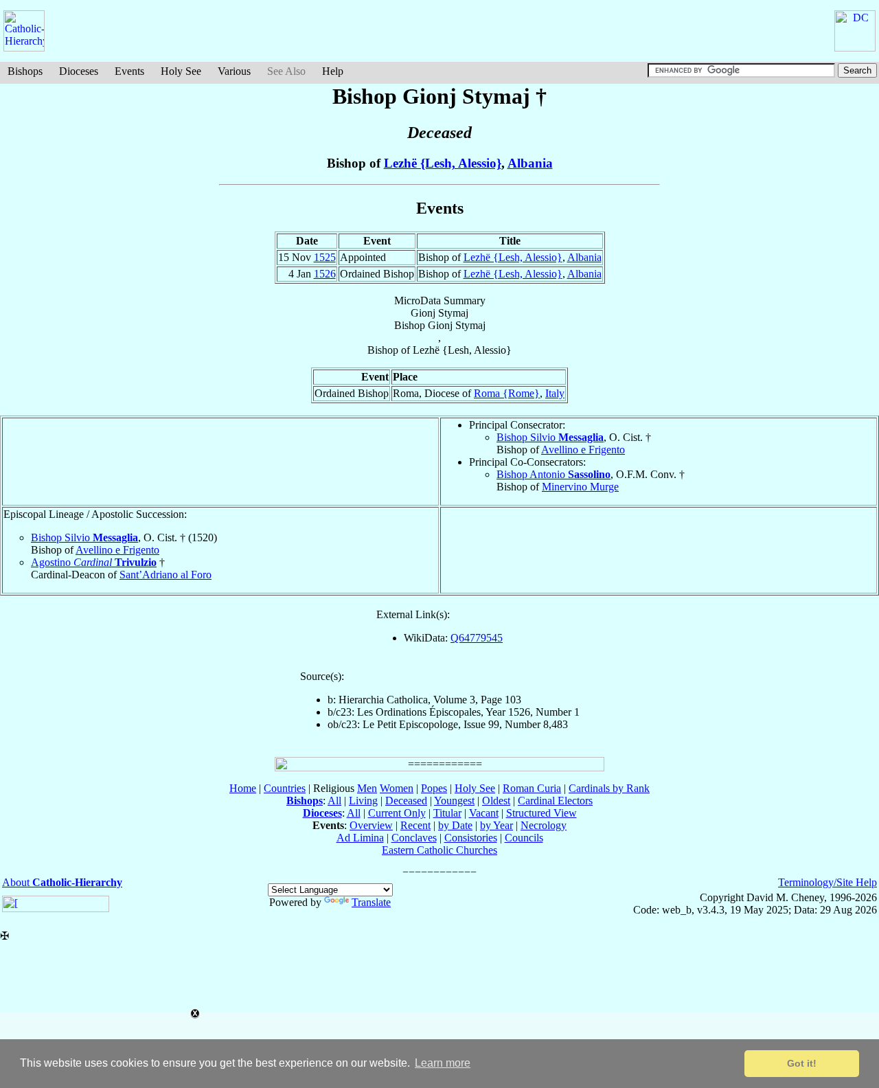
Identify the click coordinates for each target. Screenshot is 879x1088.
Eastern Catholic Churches (439, 850)
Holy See (181, 71)
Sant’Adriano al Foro (165, 574)
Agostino (94, 562)
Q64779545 (476, 638)
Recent (415, 825)
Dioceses (78, 71)
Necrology (544, 825)
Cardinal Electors (555, 800)
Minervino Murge (580, 486)
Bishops (25, 71)
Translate (371, 902)
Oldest (496, 800)
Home (242, 788)
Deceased (406, 800)
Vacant (484, 813)
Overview (371, 825)
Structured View (541, 813)
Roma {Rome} (507, 393)
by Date (455, 825)
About (62, 882)
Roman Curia (532, 788)
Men (367, 788)
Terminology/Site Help (827, 882)
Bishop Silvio (550, 437)
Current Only (397, 813)
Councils (524, 837)
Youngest (454, 800)
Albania (530, 163)
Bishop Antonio (553, 474)
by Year (496, 825)
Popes (434, 788)
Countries (285, 788)
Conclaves (414, 837)
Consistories (470, 837)
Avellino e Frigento (583, 449)
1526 (325, 274)
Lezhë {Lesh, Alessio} (442, 163)
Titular (447, 813)
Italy (554, 393)
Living (363, 800)
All (334, 800)
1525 (325, 257)
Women (396, 788)
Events (129, 71)
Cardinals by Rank (609, 788)
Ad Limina (360, 837)
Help (332, 71)
